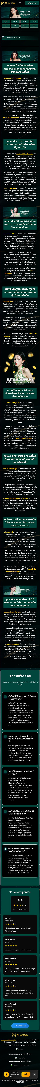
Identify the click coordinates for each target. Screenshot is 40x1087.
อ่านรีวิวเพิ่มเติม (20, 1026)
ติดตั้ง (25, 1074)
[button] (20, 3)
